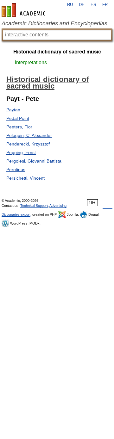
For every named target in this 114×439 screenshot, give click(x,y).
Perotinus (15, 169)
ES (93, 5)
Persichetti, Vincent (25, 178)
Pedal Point (17, 118)
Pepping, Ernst (21, 152)
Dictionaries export (16, 214)
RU (70, 5)
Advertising (57, 205)
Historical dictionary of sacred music (57, 51)
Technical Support (34, 205)
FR (105, 5)
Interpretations (31, 62)
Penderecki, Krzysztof (28, 143)
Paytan (13, 109)
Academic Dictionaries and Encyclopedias (54, 23)
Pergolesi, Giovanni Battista (33, 161)
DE (82, 5)
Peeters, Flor (19, 126)
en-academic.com (24, 10)
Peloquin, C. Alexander (29, 135)
